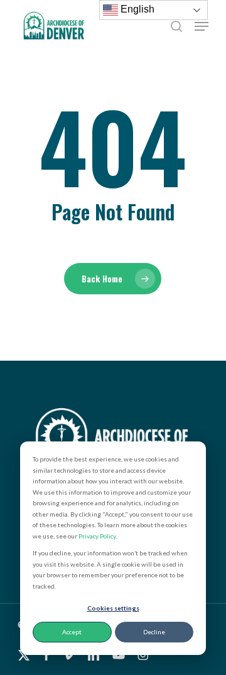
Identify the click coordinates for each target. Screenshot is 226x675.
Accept (72, 632)
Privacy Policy (97, 536)
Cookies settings (113, 608)
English (136, 9)
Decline (154, 632)
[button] (201, 26)
